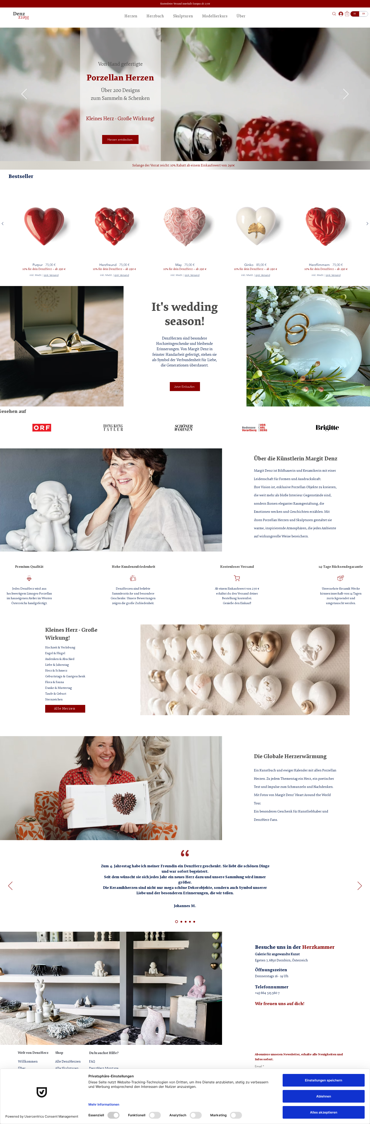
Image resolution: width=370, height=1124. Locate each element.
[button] (279, 9)
